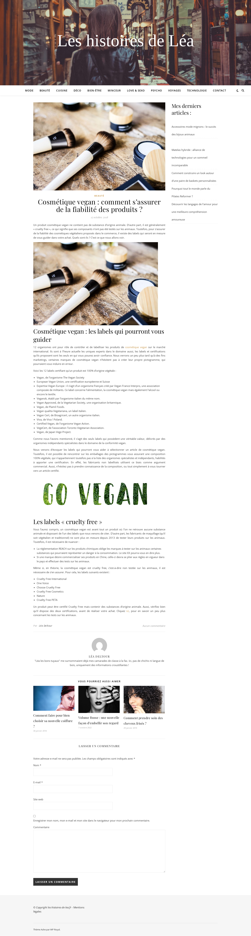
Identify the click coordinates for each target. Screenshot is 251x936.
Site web (38, 799)
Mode (29, 90)
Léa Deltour (45, 625)
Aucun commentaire (154, 625)
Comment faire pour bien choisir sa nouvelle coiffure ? (53, 720)
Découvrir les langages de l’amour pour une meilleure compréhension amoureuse (195, 211)
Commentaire (41, 827)
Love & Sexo (136, 90)
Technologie (197, 90)
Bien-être (94, 90)
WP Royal (55, 929)
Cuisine (61, 90)
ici (127, 611)
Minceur (114, 90)
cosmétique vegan (136, 347)
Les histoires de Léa (125, 40)
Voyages (174, 90)
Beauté (45, 90)
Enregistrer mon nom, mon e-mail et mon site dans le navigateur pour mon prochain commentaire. (91, 820)
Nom (37, 765)
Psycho (156, 90)
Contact (219, 90)
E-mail (38, 782)
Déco (77, 90)
